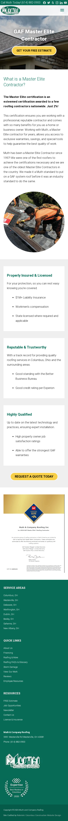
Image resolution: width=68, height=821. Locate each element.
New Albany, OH (11, 628)
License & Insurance (12, 719)
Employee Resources (13, 681)
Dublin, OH (8, 614)
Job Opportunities (12, 705)
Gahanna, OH (9, 623)
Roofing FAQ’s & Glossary (15, 662)
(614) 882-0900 (30, 2)
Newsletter (8, 710)
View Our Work (10, 671)
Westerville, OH (10, 600)
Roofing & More (10, 657)
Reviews (7, 676)
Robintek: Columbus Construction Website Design (39, 815)
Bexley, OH (8, 619)
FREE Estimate (10, 701)
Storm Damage (10, 667)
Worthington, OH (11, 609)
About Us (8, 648)
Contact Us (8, 715)
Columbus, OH (10, 595)
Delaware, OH (9, 605)
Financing (8, 652)
